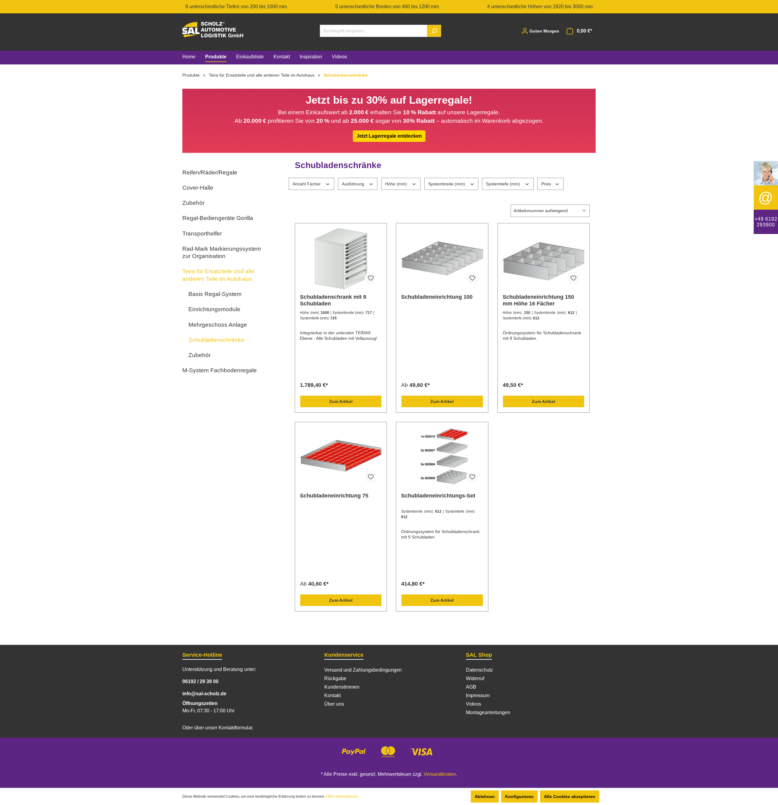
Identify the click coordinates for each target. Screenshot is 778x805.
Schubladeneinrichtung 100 (437, 297)
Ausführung (353, 183)
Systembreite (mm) (447, 183)
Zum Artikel (341, 401)
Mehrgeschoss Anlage (217, 325)
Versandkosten (440, 774)
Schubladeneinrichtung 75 (334, 496)
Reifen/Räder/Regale (209, 172)
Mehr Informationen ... (344, 796)
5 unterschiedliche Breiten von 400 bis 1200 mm (387, 6)
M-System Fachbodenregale (219, 370)
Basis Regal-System (215, 294)
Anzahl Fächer (307, 183)
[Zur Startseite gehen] (212, 29)
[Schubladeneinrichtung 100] (442, 258)
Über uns (334, 704)
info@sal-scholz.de (204, 693)
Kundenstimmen (342, 687)
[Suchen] (434, 31)
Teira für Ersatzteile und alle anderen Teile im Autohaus (218, 275)
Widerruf (475, 678)
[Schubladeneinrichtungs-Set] (442, 457)
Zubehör (193, 203)
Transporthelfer (202, 233)
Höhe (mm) (396, 183)
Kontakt (332, 695)
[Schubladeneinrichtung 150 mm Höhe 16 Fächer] (543, 258)
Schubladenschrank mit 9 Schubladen (333, 300)
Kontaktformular (235, 727)
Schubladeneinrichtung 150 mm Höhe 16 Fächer (538, 300)
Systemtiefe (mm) (503, 183)
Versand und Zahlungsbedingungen (363, 670)
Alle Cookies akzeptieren (569, 796)
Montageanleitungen (488, 712)
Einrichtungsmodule (214, 309)
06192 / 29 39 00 (200, 681)
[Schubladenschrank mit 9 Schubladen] (341, 258)
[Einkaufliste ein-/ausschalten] (371, 278)
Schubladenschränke (216, 340)
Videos (473, 704)
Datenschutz (479, 670)
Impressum (478, 695)
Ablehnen (485, 796)
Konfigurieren (519, 796)
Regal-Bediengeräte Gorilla (217, 218)
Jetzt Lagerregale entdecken (389, 136)
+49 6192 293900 (766, 221)
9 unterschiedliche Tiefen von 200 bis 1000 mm (236, 6)
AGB (471, 687)
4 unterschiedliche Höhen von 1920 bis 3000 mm (540, 6)
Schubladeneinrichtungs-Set (438, 496)
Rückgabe (335, 678)
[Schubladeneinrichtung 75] (341, 457)
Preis (546, 183)
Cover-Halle (197, 187)
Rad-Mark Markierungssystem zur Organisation (221, 252)
